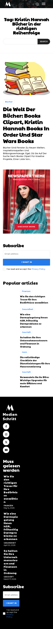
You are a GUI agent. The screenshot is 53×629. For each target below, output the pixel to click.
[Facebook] (6, 426)
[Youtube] (6, 450)
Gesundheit (27, 309)
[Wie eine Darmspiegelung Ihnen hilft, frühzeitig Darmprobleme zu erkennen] (10, 315)
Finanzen (26, 291)
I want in (26, 262)
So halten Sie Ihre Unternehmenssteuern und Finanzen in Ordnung (33, 342)
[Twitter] (6, 442)
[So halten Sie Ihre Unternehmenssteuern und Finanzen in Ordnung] (10, 338)
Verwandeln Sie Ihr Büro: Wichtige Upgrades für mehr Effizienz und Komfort (34, 382)
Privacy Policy (38, 269)
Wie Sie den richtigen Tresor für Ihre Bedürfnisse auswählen (34, 299)
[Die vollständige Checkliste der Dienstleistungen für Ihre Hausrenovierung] (10, 358)
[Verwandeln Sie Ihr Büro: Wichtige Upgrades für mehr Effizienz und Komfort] (10, 378)
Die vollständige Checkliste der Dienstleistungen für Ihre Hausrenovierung (35, 362)
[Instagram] (6, 434)
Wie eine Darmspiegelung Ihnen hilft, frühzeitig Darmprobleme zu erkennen (34, 320)
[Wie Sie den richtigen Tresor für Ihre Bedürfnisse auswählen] (10, 296)
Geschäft (26, 332)
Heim (24, 352)
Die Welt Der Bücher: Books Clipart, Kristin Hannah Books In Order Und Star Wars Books (26, 124)
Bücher (9, 102)
